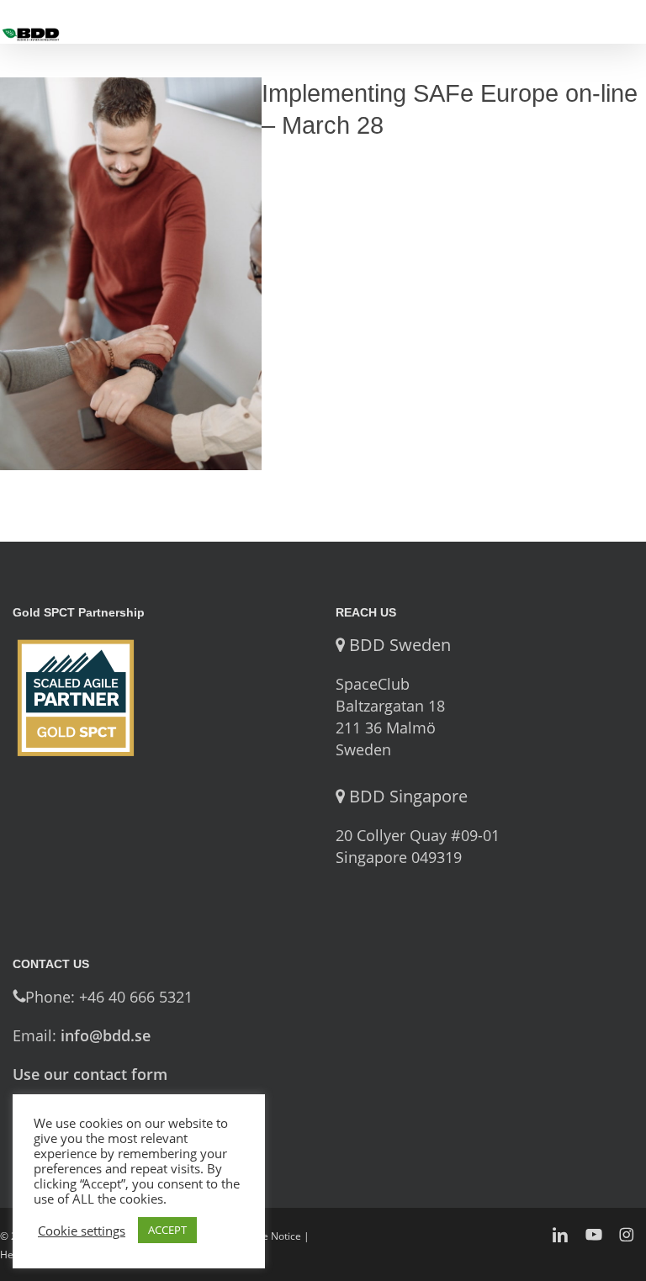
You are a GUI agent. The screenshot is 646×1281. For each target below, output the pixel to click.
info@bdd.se (106, 1035)
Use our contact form (90, 1074)
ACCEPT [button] (167, 1229)
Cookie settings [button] (81, 1230)
